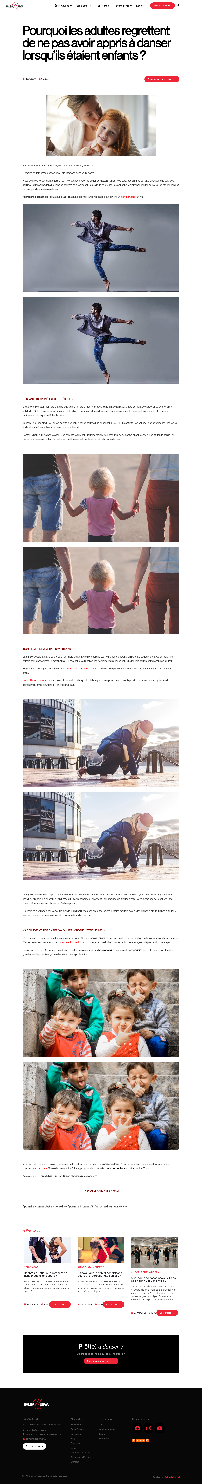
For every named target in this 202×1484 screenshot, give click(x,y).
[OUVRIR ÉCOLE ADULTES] (71, 5)
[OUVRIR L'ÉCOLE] (145, 5)
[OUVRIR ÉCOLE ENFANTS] (92, 5)
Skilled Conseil (172, 1477)
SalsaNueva (40, 1168)
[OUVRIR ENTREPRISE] (111, 5)
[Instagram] (148, 1428)
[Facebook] (137, 1428)
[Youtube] (160, 1428)
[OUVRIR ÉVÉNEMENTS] (131, 5)
